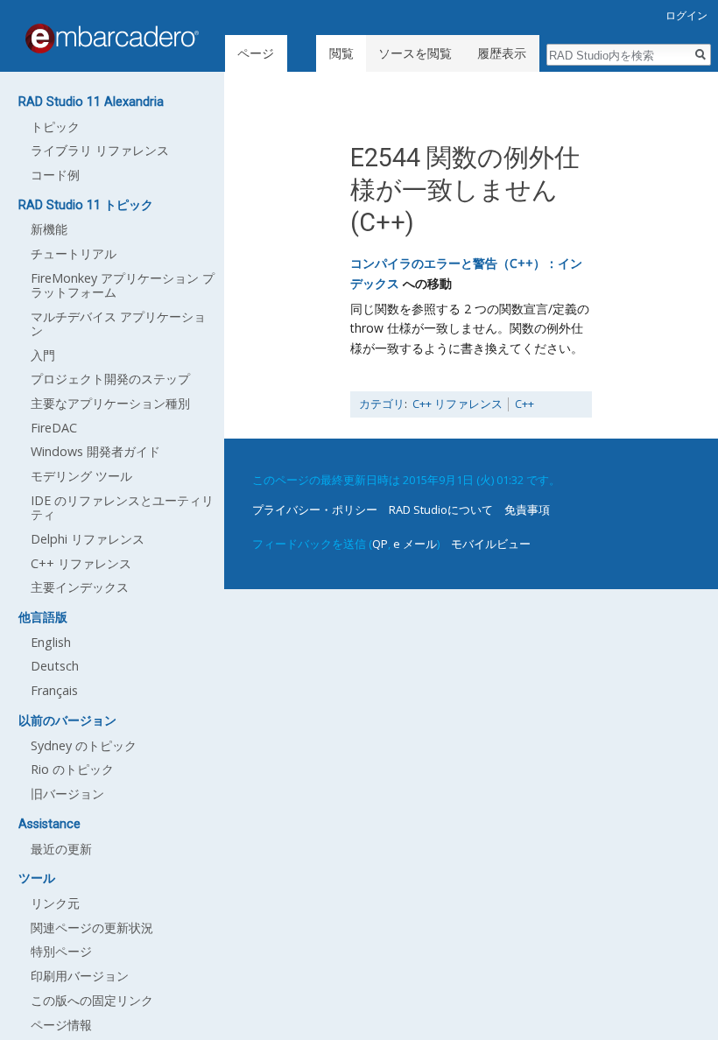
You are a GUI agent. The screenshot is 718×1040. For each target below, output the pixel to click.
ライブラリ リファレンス (100, 150)
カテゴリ (382, 404)
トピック (55, 126)
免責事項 (527, 509)
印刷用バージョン (80, 975)
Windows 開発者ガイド (95, 451)
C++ (524, 404)
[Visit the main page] (112, 38)
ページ (255, 53)
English (51, 642)
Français (54, 690)
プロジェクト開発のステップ (110, 378)
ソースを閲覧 (415, 53)
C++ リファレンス (457, 404)
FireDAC (54, 427)
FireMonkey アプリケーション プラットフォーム (123, 285)
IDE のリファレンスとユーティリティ (122, 507)
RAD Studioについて (441, 509)
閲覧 (341, 53)
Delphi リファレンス (87, 539)
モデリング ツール (81, 475)
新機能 (49, 229)
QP (380, 544)
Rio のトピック (72, 769)
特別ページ (61, 951)
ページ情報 (61, 1024)
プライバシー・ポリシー (314, 509)
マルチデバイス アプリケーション (118, 323)
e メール (415, 544)
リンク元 (55, 903)
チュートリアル (73, 253)
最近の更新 (61, 848)
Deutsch (55, 665)
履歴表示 (501, 53)
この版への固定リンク (92, 1000)
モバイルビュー (491, 544)
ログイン (686, 15)
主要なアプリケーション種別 (110, 403)
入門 (43, 355)
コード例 (55, 174)
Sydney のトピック (84, 745)
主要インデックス (80, 587)
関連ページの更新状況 (92, 927)
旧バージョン (67, 793)
